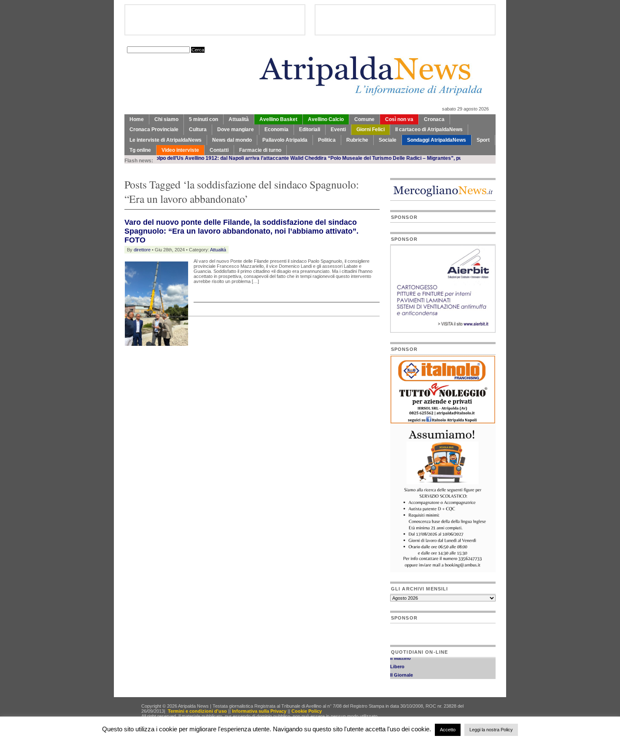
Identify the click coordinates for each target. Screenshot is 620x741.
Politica (327, 140)
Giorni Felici (370, 129)
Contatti (219, 150)
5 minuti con (203, 119)
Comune (364, 119)
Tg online (140, 150)
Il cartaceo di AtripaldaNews (429, 129)
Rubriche (357, 140)
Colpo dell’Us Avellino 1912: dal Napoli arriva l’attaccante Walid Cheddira (222, 158)
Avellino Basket (278, 119)
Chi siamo (166, 119)
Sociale (387, 140)
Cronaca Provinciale (153, 129)
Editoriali (309, 129)
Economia (276, 129)
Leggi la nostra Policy (491, 729)
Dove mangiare (235, 129)
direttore (142, 249)
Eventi (338, 129)
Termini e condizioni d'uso (197, 711)
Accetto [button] (448, 729)
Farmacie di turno (260, 150)
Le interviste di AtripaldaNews (165, 140)
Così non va (399, 119)
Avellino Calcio (326, 119)
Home (136, 119)
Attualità (239, 119)
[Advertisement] (223, 364)
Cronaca (434, 119)
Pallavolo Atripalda (284, 140)
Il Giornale (401, 671)
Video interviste (180, 150)
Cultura (198, 129)
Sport (483, 140)
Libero (397, 662)
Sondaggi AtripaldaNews (436, 140)
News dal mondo (232, 140)
